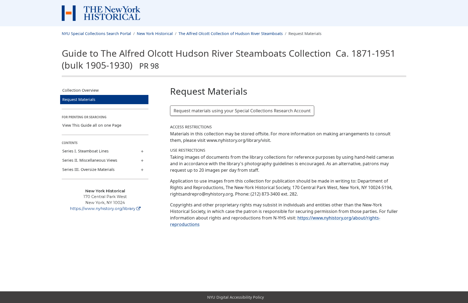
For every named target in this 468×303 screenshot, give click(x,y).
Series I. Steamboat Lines (85, 151)
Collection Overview (80, 90)
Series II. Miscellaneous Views (89, 160)
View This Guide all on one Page (91, 125)
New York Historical (155, 33)
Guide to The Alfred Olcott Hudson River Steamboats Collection (228, 59)
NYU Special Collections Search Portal (96, 33)
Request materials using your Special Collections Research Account (242, 111)
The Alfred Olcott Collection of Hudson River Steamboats (230, 33)
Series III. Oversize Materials (88, 169)
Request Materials (78, 99)
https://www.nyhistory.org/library (102, 208)
